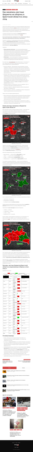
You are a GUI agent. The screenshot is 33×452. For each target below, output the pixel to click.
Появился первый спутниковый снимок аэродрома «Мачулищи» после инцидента (23, 415)
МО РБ (16, 9)
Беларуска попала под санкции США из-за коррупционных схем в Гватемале (15, 434)
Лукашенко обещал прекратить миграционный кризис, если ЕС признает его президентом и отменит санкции (9, 413)
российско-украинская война (21, 410)
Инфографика (20, 3)
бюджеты (13, 9)
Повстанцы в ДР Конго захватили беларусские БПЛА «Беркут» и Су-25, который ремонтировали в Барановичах (18, 390)
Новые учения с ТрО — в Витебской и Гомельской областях (7, 361)
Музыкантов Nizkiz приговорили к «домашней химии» (24, 361)
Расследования (25, 3)
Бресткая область (8, 9)
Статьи (16, 442)
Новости (9, 3)
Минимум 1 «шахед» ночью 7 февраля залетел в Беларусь (16, 370)
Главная (5, 3)
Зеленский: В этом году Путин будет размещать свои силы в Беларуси (18, 375)
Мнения (16, 3)
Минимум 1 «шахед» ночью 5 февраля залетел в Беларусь (16, 380)
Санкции (12, 3)
